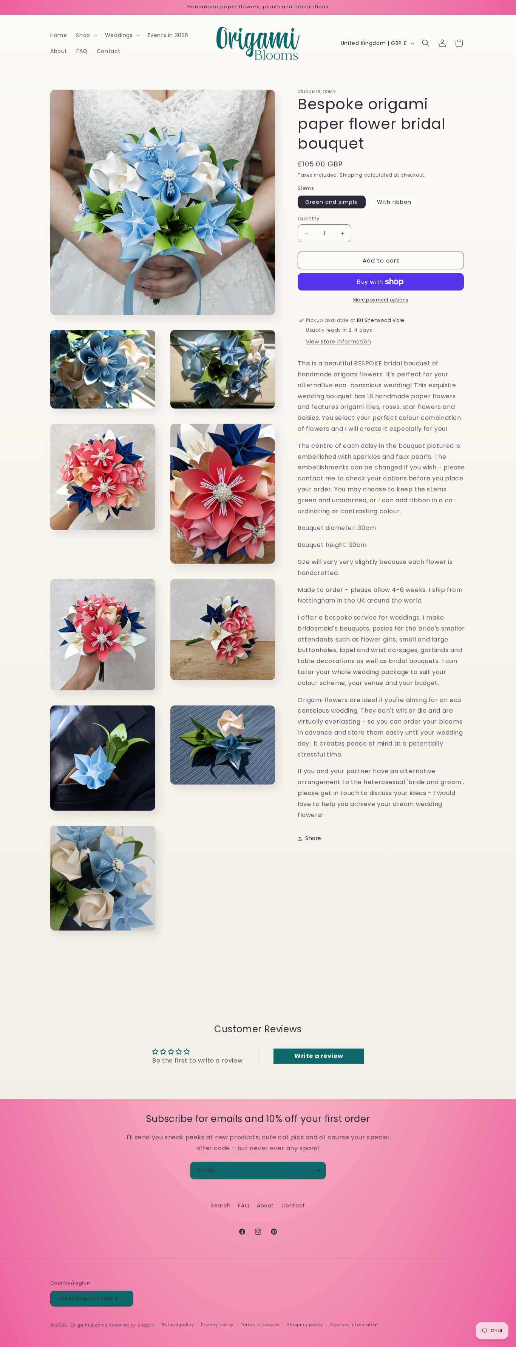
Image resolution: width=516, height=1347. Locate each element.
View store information (338, 341)
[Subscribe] (317, 1170)
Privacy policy (217, 1325)
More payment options (381, 300)
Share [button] (313, 838)
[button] (85, 35)
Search (221, 1205)
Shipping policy (305, 1325)
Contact (293, 1205)
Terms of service (260, 1325)
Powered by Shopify (132, 1325)
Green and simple (331, 202)
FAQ (243, 1205)
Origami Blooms (89, 1325)
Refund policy (178, 1325)
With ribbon (394, 202)
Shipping (351, 175)
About (265, 1205)
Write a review (318, 1056)
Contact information (354, 1325)
